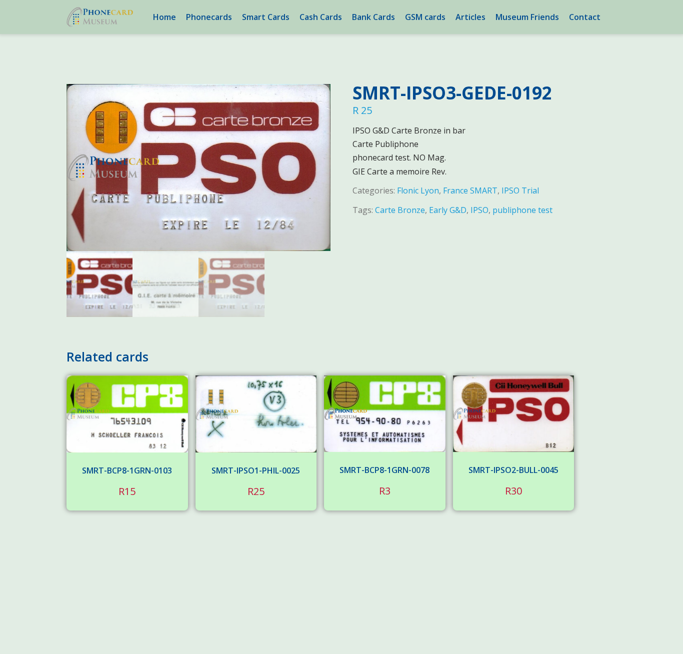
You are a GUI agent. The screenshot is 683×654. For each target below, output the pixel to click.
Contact (584, 17)
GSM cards (425, 17)
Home (164, 17)
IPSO (479, 210)
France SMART (470, 190)
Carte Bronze (400, 210)
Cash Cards (321, 17)
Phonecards (209, 17)
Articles (471, 17)
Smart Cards (266, 17)
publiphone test (522, 210)
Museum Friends (527, 17)
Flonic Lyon (418, 190)
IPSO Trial (520, 190)
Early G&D (447, 210)
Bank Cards (373, 17)
